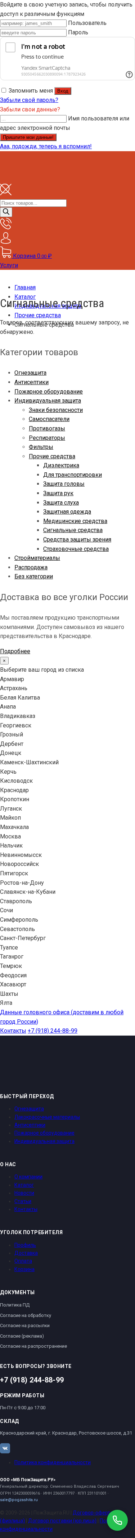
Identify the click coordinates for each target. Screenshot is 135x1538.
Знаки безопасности (56, 410)
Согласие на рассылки (25, 1325)
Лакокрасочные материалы (47, 1117)
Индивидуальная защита (47, 400)
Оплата (23, 1261)
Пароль (78, 32)
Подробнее (15, 651)
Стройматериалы (37, 558)
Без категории (33, 576)
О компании (28, 1177)
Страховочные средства (76, 548)
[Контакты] (6, 227)
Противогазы (47, 428)
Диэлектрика (61, 465)
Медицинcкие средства (75, 521)
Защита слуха (61, 502)
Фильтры (41, 446)
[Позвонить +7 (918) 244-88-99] (117, 1520)
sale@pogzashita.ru (19, 1499)
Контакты (13, 1030)
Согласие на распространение (33, 1346)
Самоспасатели (49, 419)
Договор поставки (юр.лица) (62, 1521)
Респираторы (47, 437)
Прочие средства (52, 456)
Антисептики (31, 382)
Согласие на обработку (25, 1315)
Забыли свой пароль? (29, 100)
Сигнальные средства (73, 530)
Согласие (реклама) (22, 1336)
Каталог (24, 1185)
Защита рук (58, 493)
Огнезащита (30, 372)
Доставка (26, 1253)
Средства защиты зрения (77, 539)
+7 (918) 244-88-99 (52, 1030)
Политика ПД (15, 1305)
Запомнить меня (30, 90)
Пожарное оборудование (48, 391)
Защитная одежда (67, 511)
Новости (24, 1193)
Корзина (24, 1269)
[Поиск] (6, 212)
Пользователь (87, 23)
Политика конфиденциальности (52, 1462)
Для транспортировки (72, 474)
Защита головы (64, 483)
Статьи (22, 1201)
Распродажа (31, 567)
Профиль (25, 1245)
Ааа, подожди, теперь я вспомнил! (46, 146)
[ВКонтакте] (5, 1448)
